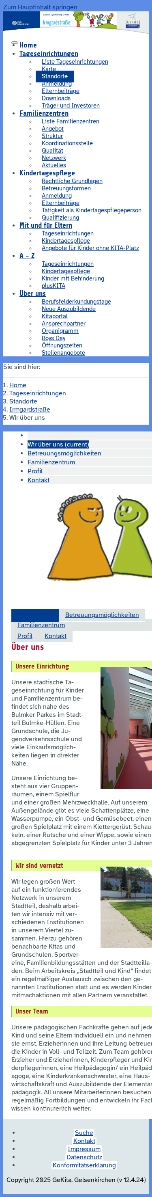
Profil (24, 636)
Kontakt (55, 636)
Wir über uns (35, 615)
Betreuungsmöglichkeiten (102, 615)
